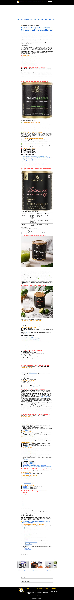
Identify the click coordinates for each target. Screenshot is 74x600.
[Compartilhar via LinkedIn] (25, 554)
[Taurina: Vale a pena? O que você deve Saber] (37, 564)
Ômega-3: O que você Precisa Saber (50, 570)
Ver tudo (56, 559)
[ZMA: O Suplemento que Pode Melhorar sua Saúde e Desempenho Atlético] (23, 564)
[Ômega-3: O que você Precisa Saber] (51, 564)
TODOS (18, 19)
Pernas (42, 19)
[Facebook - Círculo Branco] (52, 591)
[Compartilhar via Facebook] (21, 554)
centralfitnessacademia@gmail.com (31, 592)
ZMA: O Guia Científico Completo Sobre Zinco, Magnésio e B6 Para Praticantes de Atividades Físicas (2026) (22, 570)
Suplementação (26, 19)
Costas (31, 19)
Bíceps (50, 19)
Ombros (46, 19)
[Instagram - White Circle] (54, 591)
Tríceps (35, 19)
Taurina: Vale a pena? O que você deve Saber (37, 570)
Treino (21, 19)
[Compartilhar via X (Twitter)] (23, 554)
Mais (53, 19)
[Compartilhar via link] (27, 554)
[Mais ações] (52, 25)
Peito (38, 19)
